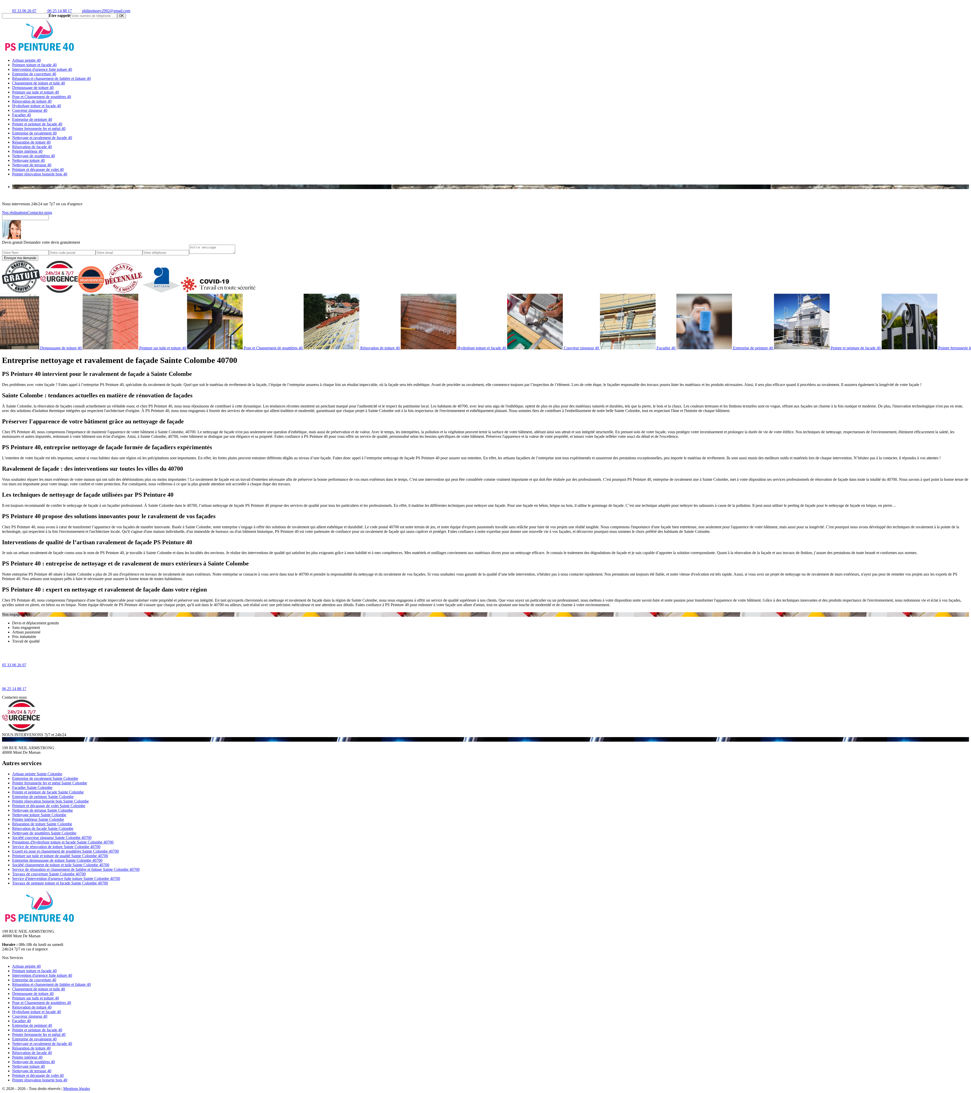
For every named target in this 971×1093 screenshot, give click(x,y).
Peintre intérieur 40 (27, 151)
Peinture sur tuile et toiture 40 (35, 92)
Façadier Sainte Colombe (32, 787)
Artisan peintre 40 (26, 60)
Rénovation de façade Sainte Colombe (42, 828)
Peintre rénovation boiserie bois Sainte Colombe (50, 801)
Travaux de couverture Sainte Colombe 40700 (49, 874)
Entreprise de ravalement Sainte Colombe (45, 778)
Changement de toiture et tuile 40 (38, 83)
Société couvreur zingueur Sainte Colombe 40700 (52, 837)
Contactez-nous (39, 212)
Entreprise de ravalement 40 (34, 133)
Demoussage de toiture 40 (33, 87)
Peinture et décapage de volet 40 (38, 169)
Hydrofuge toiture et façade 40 (36, 106)
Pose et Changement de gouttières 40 (41, 97)
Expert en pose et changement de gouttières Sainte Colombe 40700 (65, 851)
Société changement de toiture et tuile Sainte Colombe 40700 (60, 865)
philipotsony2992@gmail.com (106, 11)
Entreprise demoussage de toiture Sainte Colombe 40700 (57, 860)
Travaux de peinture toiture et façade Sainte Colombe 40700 (60, 883)
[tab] (490, 187)
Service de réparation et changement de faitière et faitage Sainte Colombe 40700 (76, 869)
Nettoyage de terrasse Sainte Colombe (42, 810)
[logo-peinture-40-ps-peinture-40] (40, 52)
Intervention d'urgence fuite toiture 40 (42, 69)
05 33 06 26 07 (24, 11)
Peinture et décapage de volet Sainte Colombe (48, 806)
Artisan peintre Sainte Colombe (37, 774)
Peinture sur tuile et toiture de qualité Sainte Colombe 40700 (60, 856)
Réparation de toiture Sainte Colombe (42, 824)
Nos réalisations (14, 212)
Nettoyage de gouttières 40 (33, 156)
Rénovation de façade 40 (32, 147)
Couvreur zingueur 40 (29, 110)
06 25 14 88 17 (59, 11)
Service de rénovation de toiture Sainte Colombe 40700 (56, 847)
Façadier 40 (21, 115)
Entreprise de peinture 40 (32, 119)
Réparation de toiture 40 (31, 142)
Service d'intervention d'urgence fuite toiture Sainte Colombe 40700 (66, 878)
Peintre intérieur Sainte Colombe (38, 819)
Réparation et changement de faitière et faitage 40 (51, 78)
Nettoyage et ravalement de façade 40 (42, 137)
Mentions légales (76, 1088)
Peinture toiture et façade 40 (34, 65)
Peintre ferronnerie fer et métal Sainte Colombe (49, 783)
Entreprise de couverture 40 (34, 74)
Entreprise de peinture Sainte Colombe (43, 796)
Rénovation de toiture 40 (32, 101)
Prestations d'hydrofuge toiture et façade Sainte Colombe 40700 (63, 842)
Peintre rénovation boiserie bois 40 (39, 174)
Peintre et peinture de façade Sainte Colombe (48, 792)
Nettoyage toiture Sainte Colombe (39, 815)
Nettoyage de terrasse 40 (31, 165)
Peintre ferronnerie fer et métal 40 (38, 128)
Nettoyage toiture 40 (28, 160)
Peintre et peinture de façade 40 (37, 124)
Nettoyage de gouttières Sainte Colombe (44, 833)
